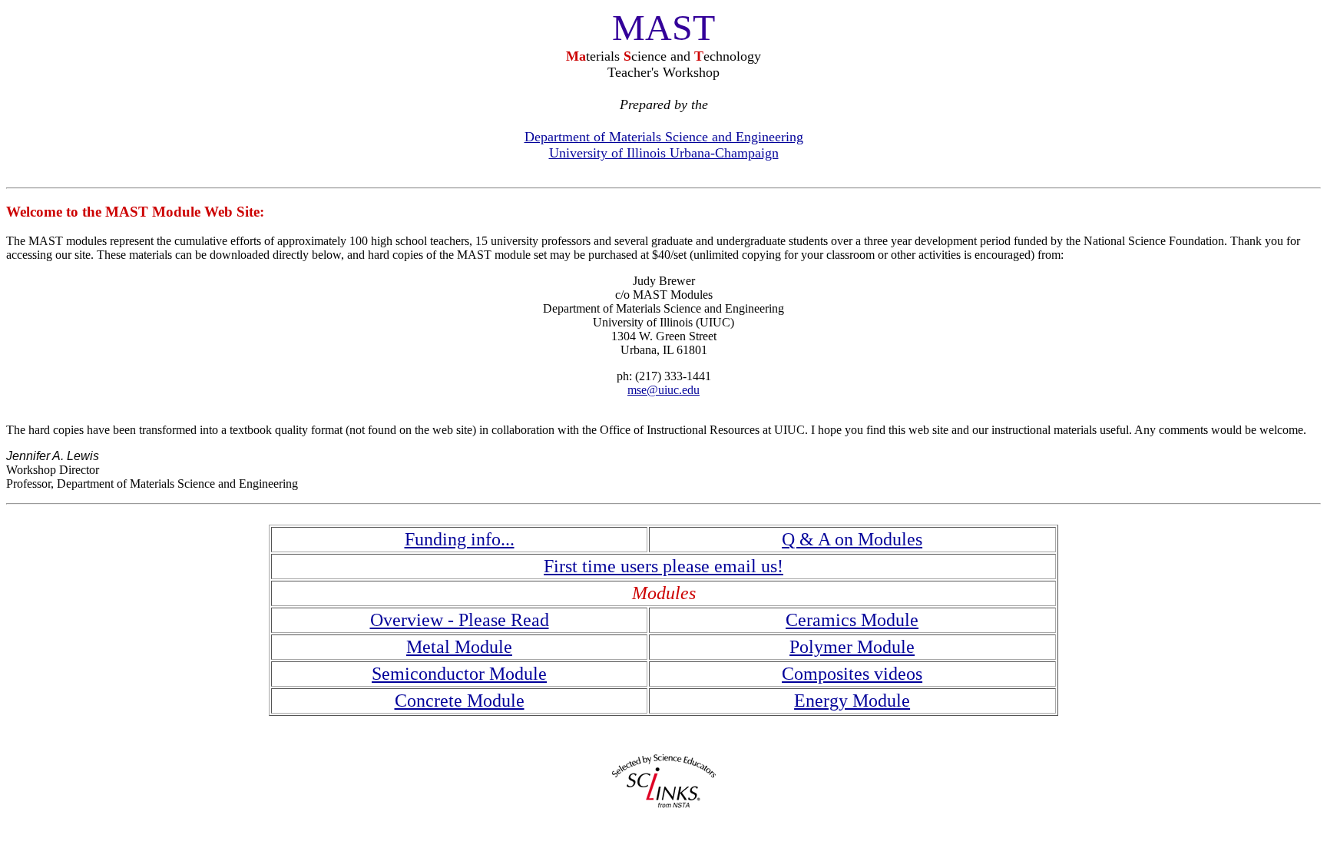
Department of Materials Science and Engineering (664, 136)
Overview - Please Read (459, 620)
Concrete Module (460, 701)
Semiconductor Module (459, 674)
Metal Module (459, 647)
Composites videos (852, 674)
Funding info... (460, 539)
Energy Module (852, 701)
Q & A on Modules (852, 539)
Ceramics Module (852, 620)
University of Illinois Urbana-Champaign (664, 153)
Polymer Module (852, 647)
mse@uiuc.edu (663, 389)
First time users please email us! (663, 566)
